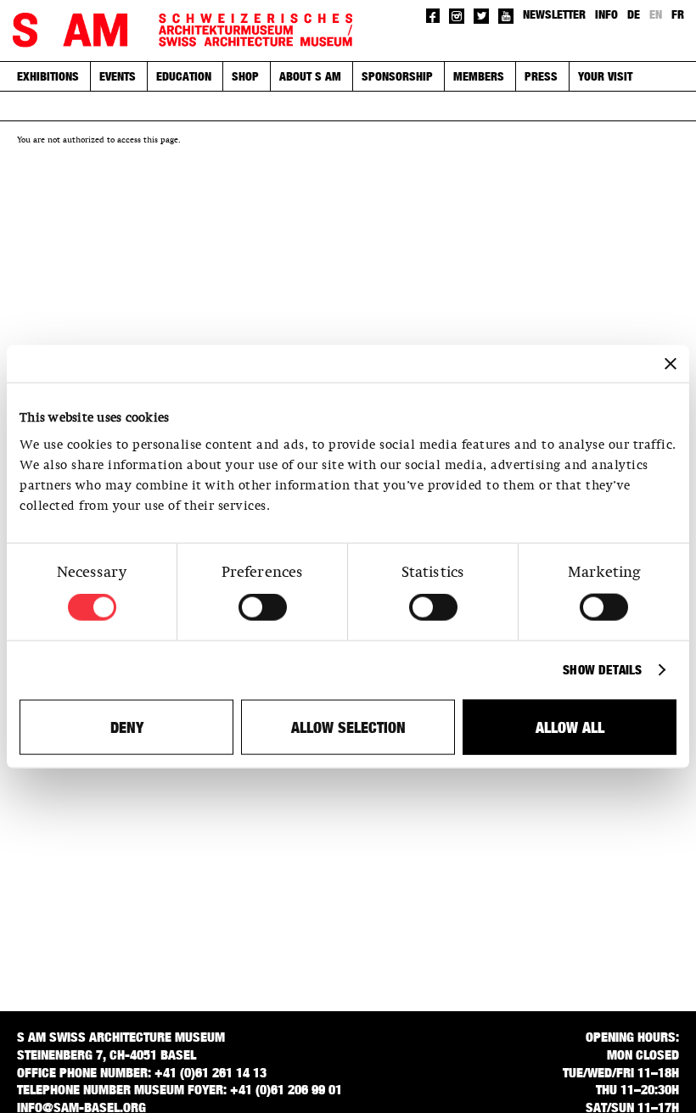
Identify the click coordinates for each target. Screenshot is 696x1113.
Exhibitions (48, 76)
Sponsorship (397, 76)
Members (478, 76)
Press (541, 76)
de (633, 14)
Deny (126, 726)
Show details (602, 670)
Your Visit (605, 76)
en (655, 14)
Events (117, 76)
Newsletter (554, 14)
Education (183, 76)
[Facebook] (433, 15)
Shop (245, 76)
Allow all (570, 726)
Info (606, 14)
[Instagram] (456, 16)
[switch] (263, 607)
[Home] (182, 30)
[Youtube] (506, 16)
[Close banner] (670, 364)
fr (677, 14)
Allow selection (348, 726)
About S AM (310, 76)
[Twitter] (481, 16)
